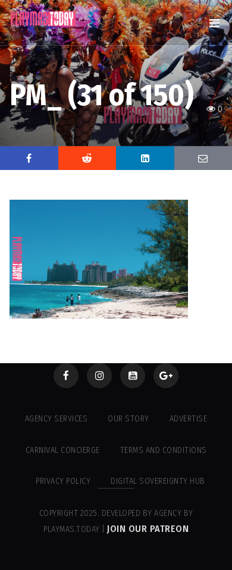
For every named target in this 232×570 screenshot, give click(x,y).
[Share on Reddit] (87, 158)
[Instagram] (99, 375)
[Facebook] (66, 375)
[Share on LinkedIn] (145, 158)
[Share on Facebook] (29, 158)
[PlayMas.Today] (43, 18)
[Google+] (165, 375)
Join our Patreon (148, 528)
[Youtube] (132, 375)
